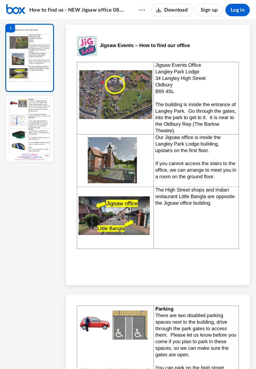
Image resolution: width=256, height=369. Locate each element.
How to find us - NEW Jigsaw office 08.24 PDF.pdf (78, 10)
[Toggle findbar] (112, 354)
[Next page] (145, 353)
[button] (29, 58)
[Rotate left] (192, 354)
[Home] (15, 10)
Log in (237, 10)
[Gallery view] (204, 354)
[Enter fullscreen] (215, 354)
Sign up (209, 10)
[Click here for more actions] (142, 10)
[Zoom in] (180, 353)
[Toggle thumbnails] (101, 354)
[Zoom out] (158, 353)
